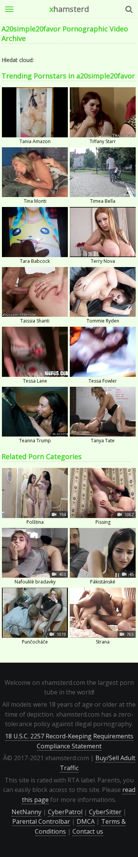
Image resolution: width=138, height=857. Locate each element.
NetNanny (26, 812)
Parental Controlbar (41, 821)
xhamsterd (69, 9)
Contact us (87, 831)
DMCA (86, 821)
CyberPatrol (65, 812)
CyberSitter (105, 812)
